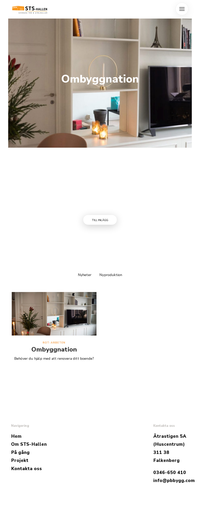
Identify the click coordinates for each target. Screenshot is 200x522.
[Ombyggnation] (54, 316)
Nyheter (84, 275)
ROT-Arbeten (54, 342)
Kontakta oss (26, 469)
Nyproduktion (110, 275)
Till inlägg (100, 220)
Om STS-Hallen (29, 444)
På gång (20, 452)
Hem (16, 436)
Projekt (20, 460)
